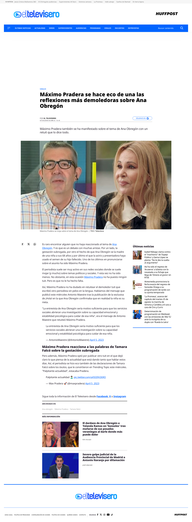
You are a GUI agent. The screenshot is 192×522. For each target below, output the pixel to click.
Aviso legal (9, 515)
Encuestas (119, 28)
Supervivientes (65, 28)
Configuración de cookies (40, 515)
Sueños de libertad (123, 2)
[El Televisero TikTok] (112, 515)
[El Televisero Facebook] (97, 515)
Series (51, 28)
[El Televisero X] (101, 515)
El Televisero (50, 118)
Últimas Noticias (23, 28)
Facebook (102, 396)
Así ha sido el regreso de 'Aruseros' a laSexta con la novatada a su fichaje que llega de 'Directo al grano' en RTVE (157, 272)
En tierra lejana (138, 2)
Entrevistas (133, 28)
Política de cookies (58, 515)
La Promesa (98, 2)
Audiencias (81, 28)
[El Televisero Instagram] (104, 515)
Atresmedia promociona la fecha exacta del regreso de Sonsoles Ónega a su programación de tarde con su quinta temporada (157, 287)
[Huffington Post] (166, 14)
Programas (95, 28)
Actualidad (40, 28)
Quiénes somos (72, 515)
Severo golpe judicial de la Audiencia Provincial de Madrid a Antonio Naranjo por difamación (104, 457)
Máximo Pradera (93, 277)
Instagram (120, 396)
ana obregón (47, 409)
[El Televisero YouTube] (108, 515)
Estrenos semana (85, 2)
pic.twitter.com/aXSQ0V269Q (90, 377)
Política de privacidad (22, 515)
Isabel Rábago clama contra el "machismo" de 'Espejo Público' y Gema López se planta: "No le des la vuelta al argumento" (157, 257)
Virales (107, 28)
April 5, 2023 (97, 340)
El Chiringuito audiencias (47, 2)
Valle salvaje (109, 2)
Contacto (82, 515)
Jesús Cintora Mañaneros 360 (25, 2)
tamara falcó (75, 409)
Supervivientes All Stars (68, 2)
